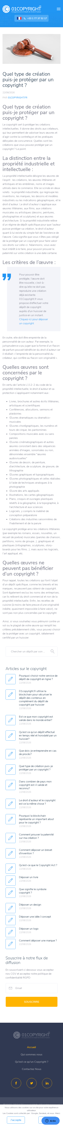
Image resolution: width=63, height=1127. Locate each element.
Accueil (31, 1047)
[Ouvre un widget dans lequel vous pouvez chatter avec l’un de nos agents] (50, 1121)
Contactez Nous (31, 1069)
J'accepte (16, 1120)
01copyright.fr (22, 9)
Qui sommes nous (31, 1054)
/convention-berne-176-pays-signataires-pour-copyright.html (31, 1035)
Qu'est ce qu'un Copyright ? (31, 1062)
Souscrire (31, 1002)
